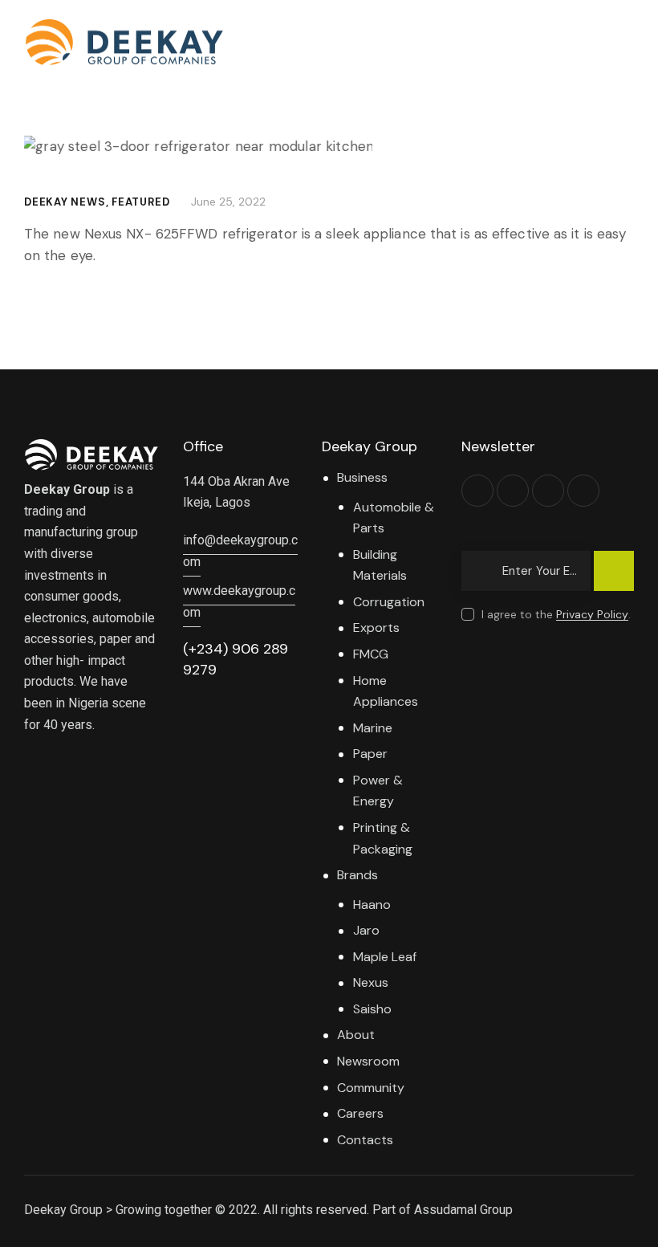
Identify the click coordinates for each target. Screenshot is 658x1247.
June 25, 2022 (228, 201)
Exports (376, 627)
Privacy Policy (592, 615)
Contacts (365, 1139)
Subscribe (614, 578)
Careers (360, 1113)
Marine (372, 727)
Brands (357, 874)
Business (362, 477)
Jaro (366, 930)
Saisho (372, 1008)
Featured (140, 202)
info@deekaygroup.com (240, 550)
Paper (370, 753)
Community (370, 1087)
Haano (372, 904)
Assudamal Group (463, 1209)
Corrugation (388, 601)
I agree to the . (556, 614)
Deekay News (65, 202)
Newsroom (368, 1061)
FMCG (370, 654)
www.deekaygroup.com (239, 601)
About (356, 1034)
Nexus (370, 982)
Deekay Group (63, 1209)
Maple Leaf (384, 956)
